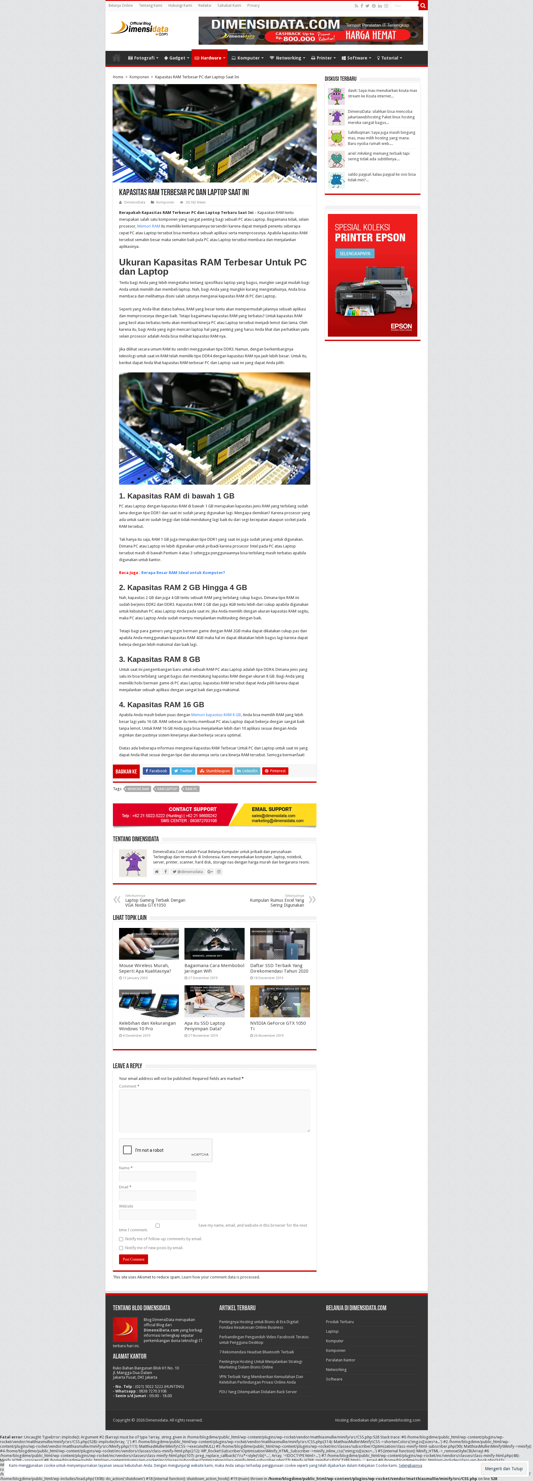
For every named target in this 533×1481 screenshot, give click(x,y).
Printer (324, 57)
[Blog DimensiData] (139, 27)
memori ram (138, 789)
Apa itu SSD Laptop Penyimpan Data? (204, 1026)
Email (125, 1187)
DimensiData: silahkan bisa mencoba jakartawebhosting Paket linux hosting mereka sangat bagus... (381, 117)
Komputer (249, 57)
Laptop (332, 1331)
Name (126, 1168)
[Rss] (356, 6)
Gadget (177, 57)
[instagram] (386, 6)
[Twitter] (367, 6)
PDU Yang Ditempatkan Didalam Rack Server (258, 1391)
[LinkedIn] (380, 6)
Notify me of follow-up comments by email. (163, 1239)
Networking (288, 57)
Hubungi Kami (180, 5)
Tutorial (389, 57)
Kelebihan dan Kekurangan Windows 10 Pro (147, 1026)
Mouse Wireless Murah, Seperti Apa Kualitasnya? (145, 968)
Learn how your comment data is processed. (221, 1277)
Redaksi (204, 5)
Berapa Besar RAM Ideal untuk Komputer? (183, 572)
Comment (129, 1086)
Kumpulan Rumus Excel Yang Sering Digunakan (277, 901)
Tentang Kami (150, 5)
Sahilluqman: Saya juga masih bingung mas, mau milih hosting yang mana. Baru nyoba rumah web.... (381, 138)
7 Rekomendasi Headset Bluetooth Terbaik (256, 1352)
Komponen (139, 77)
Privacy (253, 5)
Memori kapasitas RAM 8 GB (216, 714)
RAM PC (191, 789)
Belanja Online (121, 5)
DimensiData (134, 202)
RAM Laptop (167, 789)
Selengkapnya (410, 1465)
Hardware (211, 57)
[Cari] (423, 5)
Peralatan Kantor (340, 1360)
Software (357, 57)
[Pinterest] (373, 6)
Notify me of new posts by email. (154, 1247)
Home (117, 57)
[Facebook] (362, 6)
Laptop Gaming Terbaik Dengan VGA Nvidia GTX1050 (155, 901)
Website (126, 1206)
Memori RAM (148, 226)
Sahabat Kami (229, 5)
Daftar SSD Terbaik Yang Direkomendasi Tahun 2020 (279, 968)
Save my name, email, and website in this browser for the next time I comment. (213, 1227)
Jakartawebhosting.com (399, 1420)
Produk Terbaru (340, 1321)
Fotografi (144, 57)
